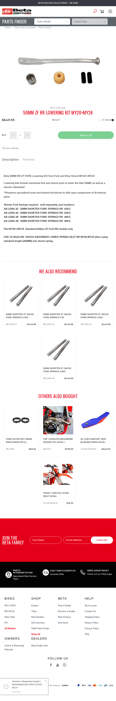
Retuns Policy (91, 622)
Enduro (34, 605)
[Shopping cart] (103, 11)
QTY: (4, 135)
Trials (34, 611)
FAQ (87, 634)
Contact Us (90, 611)
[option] (58, 69)
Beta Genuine (58, 108)
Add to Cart (86, 135)
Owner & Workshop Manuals (14, 647)
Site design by (54, 685)
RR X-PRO (10, 605)
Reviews (29, 159)
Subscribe (102, 540)
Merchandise (37, 617)
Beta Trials (10, 617)
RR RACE (10, 611)
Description (10, 159)
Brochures (63, 622)
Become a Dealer (66, 611)
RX (6, 622)
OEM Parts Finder (40, 628)
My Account (91, 605)
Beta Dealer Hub (39, 645)
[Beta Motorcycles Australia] (17, 11)
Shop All (35, 634)
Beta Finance (64, 617)
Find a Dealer (64, 605)
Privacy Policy (92, 628)
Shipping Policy (92, 617)
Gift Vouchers (38, 622)
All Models (10, 628)
